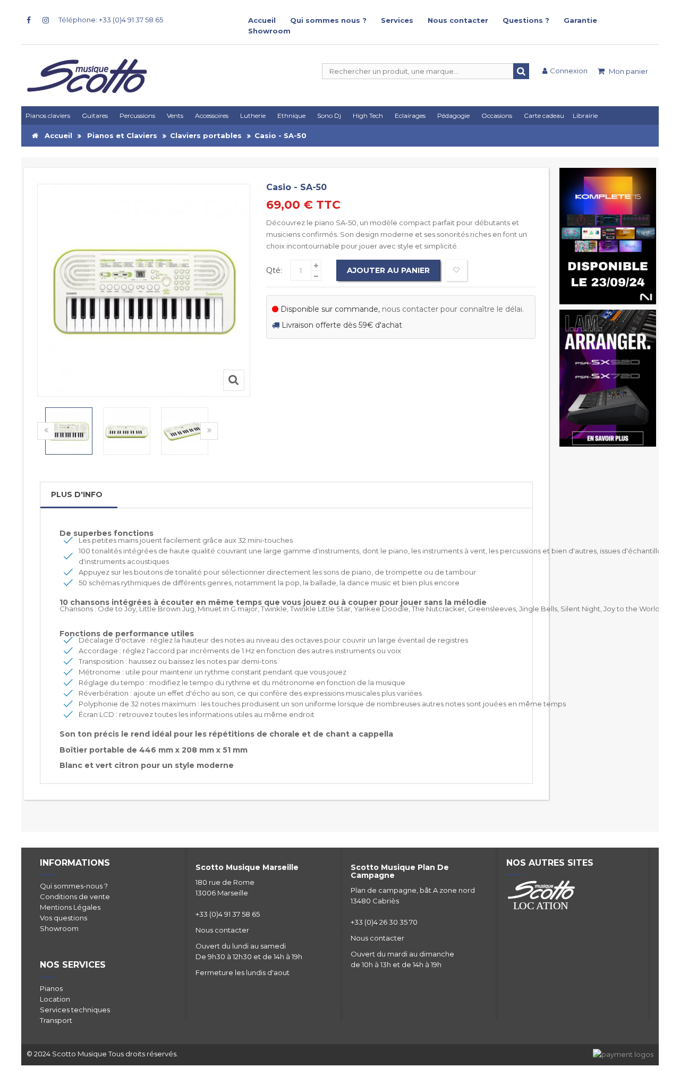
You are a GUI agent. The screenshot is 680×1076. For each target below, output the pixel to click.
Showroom (269, 31)
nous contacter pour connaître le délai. (453, 309)
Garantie (580, 20)
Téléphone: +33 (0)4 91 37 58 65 (110, 19)
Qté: (274, 270)
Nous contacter (458, 20)
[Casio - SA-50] (68, 431)
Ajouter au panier (388, 270)
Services (397, 20)
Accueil (262, 20)
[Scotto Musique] (127, 77)
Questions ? (526, 20)
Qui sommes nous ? (328, 20)
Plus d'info (77, 494)
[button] (411, 115)
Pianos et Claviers (122, 135)
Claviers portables (206, 135)
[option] (68, 431)
